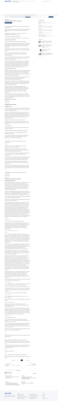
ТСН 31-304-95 (7, 19)
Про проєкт (29, 1)
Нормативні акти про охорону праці (34, 395)
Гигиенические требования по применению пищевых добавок (12, 377)
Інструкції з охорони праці (20, 395)
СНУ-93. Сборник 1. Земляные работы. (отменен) (28, 383)
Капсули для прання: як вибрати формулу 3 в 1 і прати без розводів (47, 41)
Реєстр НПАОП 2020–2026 (20, 398)
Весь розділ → (35, 373)
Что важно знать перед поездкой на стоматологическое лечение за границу (47, 46)
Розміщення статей (45, 398)
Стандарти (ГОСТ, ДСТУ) (20, 394)
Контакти (33, 1)
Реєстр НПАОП (22, 1)
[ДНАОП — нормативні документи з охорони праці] (8, 1)
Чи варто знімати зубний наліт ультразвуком (46, 50)
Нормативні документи (15, 1)
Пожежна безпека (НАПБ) (33, 398)
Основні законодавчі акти (33, 394)
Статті (26, 1)
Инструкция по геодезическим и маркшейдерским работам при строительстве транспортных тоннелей (29, 378)
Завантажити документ (8, 22)
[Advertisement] (29, 8)
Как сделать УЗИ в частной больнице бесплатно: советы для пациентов (47, 54)
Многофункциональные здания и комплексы (13, 20)
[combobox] (48, 1)
